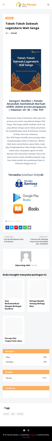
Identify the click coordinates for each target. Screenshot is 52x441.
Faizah (14, 33)
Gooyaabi (26, 437)
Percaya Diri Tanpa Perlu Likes (13, 339)
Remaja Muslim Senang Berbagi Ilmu (37, 303)
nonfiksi (17, 221)
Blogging (32, 435)
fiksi (27, 357)
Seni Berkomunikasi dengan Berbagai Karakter (13, 305)
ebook (10, 221)
